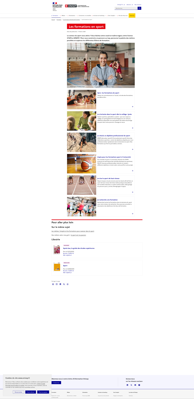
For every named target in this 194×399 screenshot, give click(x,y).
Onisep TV (120, 4)
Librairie (129, 4)
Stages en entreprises (118, 395)
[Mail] (56, 284)
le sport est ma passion (78, 235)
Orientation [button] (72, 15)
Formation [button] (55, 15)
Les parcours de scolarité (103, 395)
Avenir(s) (132, 15)
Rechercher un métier (71, 395)
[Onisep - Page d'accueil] (71, 6)
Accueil (53, 19)
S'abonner (56, 382)
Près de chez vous (123, 15)
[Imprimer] (53, 284)
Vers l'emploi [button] (111, 15)
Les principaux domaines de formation (71, 19)
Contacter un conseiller (85, 15)
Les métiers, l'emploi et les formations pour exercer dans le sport (73, 231)
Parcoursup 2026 (86, 395)
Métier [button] (63, 15)
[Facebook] (67, 284)
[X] (63, 284)
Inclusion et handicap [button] (98, 15)
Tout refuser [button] (30, 392)
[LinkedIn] (60, 284)
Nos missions (138, 4)
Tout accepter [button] (43, 392)
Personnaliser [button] (18, 392)
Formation (59, 19)
